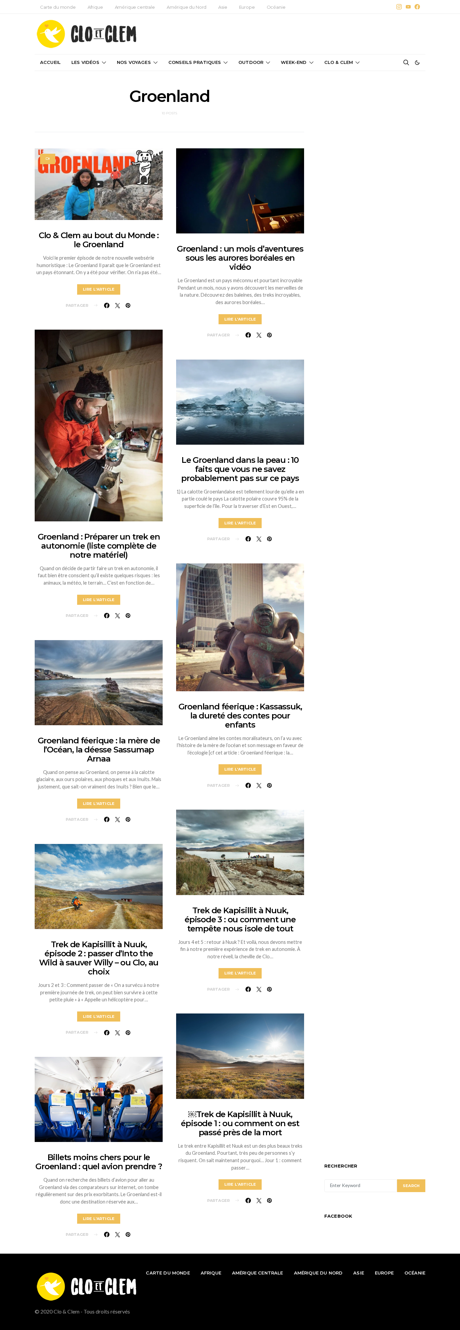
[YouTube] (408, 6)
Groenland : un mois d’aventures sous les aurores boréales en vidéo (240, 258)
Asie (222, 7)
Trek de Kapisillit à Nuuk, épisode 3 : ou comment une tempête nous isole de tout (240, 919)
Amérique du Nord (186, 7)
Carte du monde (58, 7)
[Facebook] (417, 6)
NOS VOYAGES (134, 62)
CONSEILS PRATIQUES (194, 62)
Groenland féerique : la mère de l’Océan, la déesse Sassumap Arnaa (99, 750)
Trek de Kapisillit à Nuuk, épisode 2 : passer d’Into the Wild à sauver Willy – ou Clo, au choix (99, 957)
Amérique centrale (135, 7)
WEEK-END (293, 62)
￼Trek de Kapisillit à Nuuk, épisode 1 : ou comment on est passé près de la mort (240, 1123)
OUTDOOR (250, 62)
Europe (247, 7)
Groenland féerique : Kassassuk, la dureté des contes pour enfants (240, 716)
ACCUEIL (50, 62)
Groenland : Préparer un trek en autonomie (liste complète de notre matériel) (99, 546)
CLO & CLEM (338, 62)
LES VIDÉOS (85, 62)
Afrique (95, 7)
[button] (417, 62)
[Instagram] (399, 6)
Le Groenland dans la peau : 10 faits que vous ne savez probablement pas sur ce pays (240, 469)
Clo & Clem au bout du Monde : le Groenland (99, 239)
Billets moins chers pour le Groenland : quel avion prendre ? (98, 1161)
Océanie (276, 7)
